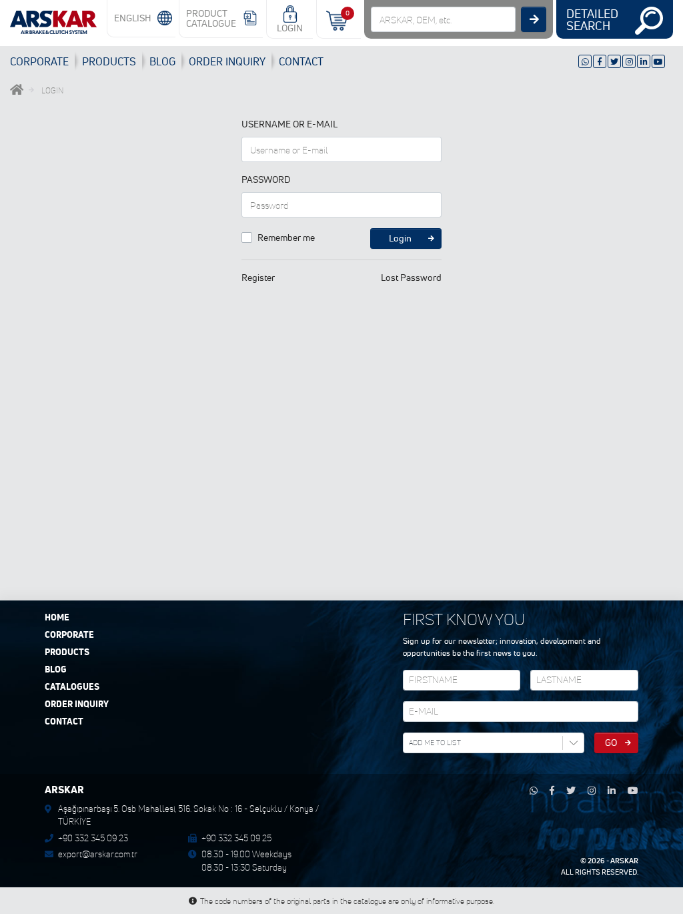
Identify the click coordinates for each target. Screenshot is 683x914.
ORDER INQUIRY (77, 704)
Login (400, 238)
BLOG (162, 61)
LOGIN (290, 28)
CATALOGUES (72, 687)
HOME (57, 617)
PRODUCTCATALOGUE (211, 18)
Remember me (286, 238)
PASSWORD (265, 179)
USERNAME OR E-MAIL (289, 124)
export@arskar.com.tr (97, 854)
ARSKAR (624, 860)
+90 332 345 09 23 (93, 838)
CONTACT (301, 61)
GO (611, 743)
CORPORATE (39, 61)
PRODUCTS (109, 61)
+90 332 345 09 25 (236, 838)
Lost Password (411, 278)
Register (258, 278)
